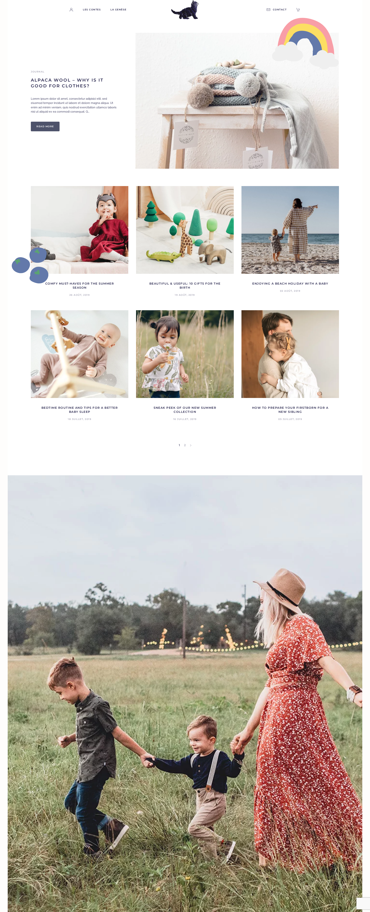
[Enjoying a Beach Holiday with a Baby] (290, 229)
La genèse (118, 9)
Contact (280, 9)
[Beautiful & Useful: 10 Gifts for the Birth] (185, 229)
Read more (45, 126)
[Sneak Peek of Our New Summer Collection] (185, 354)
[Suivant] (190, 445)
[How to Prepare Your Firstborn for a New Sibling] (290, 354)
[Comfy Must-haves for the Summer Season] (79, 229)
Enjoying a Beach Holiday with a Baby (290, 283)
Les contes (92, 9)
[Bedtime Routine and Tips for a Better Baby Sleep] (79, 354)
